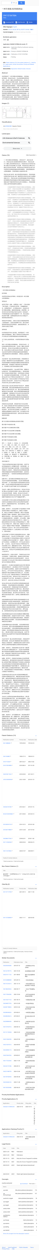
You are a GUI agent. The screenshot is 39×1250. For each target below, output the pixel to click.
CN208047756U (7, 838)
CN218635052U (7, 989)
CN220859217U (7, 1050)
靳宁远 (19, 29)
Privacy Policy (5, 1249)
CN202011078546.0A (8, 1106)
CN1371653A (7, 761)
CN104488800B (7, 980)
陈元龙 (14, 29)
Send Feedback (12, 1247)
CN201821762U (7, 774)
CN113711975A (7, 892)
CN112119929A (7, 1032)
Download (25, 1183)
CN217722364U (7, 1060)
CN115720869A (7, 917)
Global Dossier (21, 68)
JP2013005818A (7, 779)
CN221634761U (7, 1044)
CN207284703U (7, 1055)
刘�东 (31, 29)
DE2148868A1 (7, 743)
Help (13, 1249)
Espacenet (14, 68)
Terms (32, 1247)
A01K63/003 (8, 126)
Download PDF (9, 22)
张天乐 (10, 29)
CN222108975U (7, 1071)
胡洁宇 (23, 29)
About (3, 1247)
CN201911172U (7, 974)
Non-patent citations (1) (23, 62)
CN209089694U (7, 1021)
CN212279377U (7, 971)
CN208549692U (7, 1012)
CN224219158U (7, 1066)
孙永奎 (27, 29)
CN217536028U (7, 994)
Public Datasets (23, 1247)
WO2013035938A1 (8, 814)
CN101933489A (7, 765)
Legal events (8, 64)
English (15, 27)
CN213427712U (7, 999)
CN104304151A (7, 824)
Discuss (28, 68)
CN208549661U (7, 1016)
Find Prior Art (21, 22)
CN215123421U (7, 983)
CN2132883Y (6, 756)
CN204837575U (7, 1003)
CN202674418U (7, 807)
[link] (12, 126)
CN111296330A (7, 842)
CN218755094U (7, 1076)
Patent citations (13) (11, 62)
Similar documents (18, 64)
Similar (30, 22)
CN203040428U (7, 965)
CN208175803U (7, 1007)
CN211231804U (7, 851)
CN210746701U (7, 1027)
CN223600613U (7, 1082)
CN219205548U (7, 1087)
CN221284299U (7, 1039)
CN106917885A (7, 829)
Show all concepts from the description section (16, 1233)
